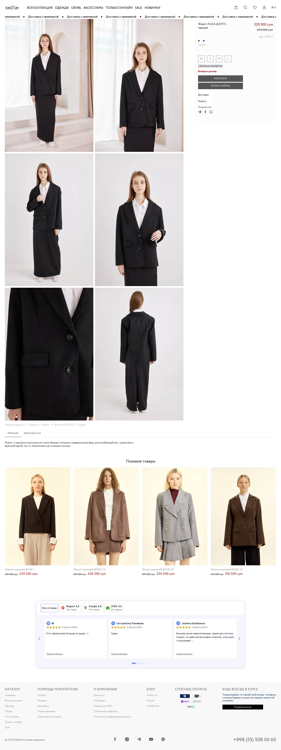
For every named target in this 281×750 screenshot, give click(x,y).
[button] (247, 79)
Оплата (42, 695)
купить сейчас (220, 86)
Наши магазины (46, 711)
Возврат (42, 700)
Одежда (32, 425)
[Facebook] (115, 739)
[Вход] (264, 7)
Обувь (8, 711)
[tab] (13, 433)
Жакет (45, 425)
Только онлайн (13, 722)
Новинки (10, 695)
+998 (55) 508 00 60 (254, 739)
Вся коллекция (13, 700)
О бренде (99, 700)
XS (201, 59)
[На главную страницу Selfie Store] (12, 7)
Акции (150, 700)
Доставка (43, 706)
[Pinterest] (163, 739)
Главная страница (14, 425)
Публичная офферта (106, 711)
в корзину (220, 78)
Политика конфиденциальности (112, 717)
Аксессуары (12, 717)
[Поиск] (245, 7)
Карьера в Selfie (103, 706)
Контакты (99, 695)
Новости (152, 695)
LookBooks (153, 706)
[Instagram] (127, 739)
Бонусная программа (50, 717)
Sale (7, 727)
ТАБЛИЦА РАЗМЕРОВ (210, 66)
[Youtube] (151, 739)
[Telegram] (139, 739)
